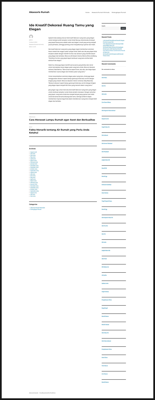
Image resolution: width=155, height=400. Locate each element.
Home (87, 12)
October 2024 (33, 189)
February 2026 (34, 162)
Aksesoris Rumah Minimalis (100, 12)
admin (31, 40)
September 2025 (34, 170)
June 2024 (33, 196)
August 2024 (33, 192)
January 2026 (33, 164)
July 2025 (32, 174)
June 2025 (33, 175)
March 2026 (33, 160)
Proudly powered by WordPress (48, 393)
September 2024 (34, 191)
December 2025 (34, 165)
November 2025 (34, 167)
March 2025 (33, 181)
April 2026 (33, 159)
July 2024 (32, 194)
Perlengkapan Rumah (119, 12)
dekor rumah (32, 46)
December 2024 (34, 186)
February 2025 (34, 182)
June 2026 (33, 155)
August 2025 (33, 172)
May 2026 (32, 157)
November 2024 (34, 187)
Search (103, 26)
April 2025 (33, 179)
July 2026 (32, 153)
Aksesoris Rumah (39, 12)
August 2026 (33, 152)
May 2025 (32, 177)
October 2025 (33, 169)
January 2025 (33, 184)
